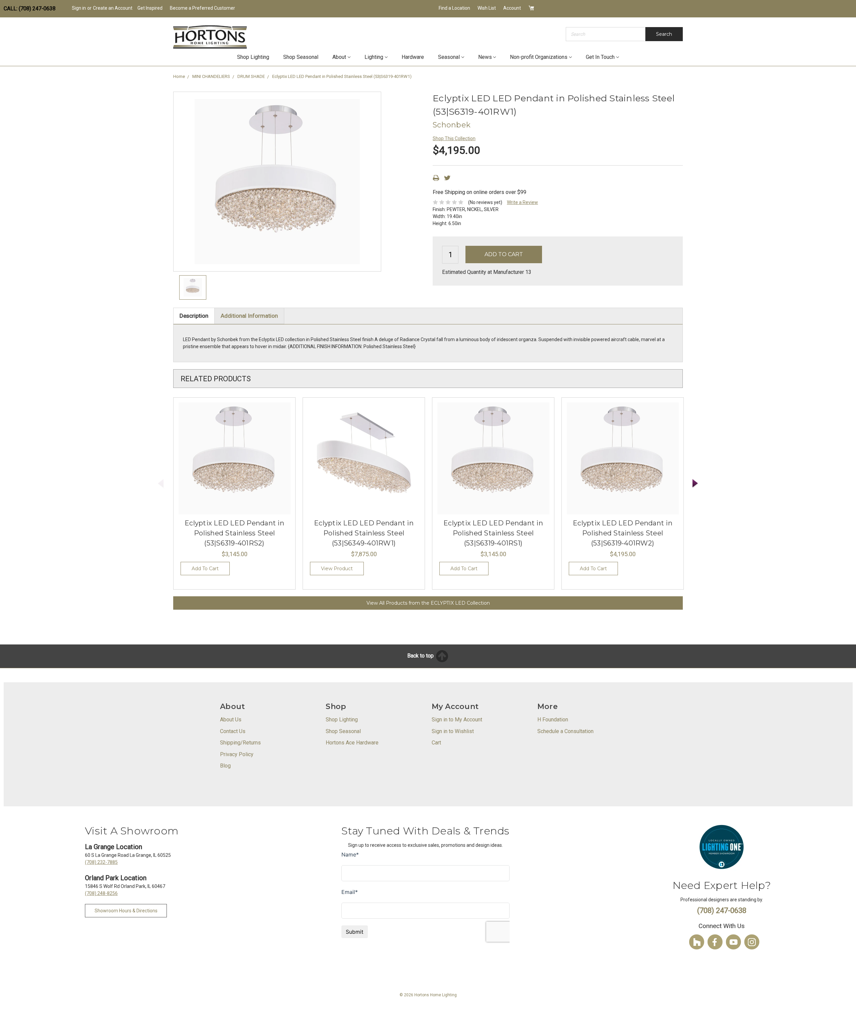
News (485, 57)
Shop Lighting (253, 57)
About (339, 57)
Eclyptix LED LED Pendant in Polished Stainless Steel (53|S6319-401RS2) (234, 533)
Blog (225, 766)
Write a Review (522, 202)
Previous (161, 483)
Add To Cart (205, 569)
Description (194, 315)
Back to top (421, 655)
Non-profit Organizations (538, 57)
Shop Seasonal (300, 57)
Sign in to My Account (457, 719)
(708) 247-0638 (721, 910)
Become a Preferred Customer (202, 8)
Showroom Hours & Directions (126, 910)
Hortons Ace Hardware (352, 742)
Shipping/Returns (240, 742)
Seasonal (449, 57)
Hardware (413, 57)
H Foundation (552, 719)
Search (664, 34)
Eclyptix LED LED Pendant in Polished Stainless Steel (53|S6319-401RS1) (493, 533)
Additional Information (249, 315)
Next (695, 483)
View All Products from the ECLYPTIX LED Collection (428, 603)
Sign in (79, 8)
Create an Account (112, 8)
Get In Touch (600, 57)
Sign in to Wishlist (453, 731)
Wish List (486, 8)
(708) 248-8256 (101, 893)
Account (512, 8)
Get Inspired (150, 8)
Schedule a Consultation (565, 731)
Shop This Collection (454, 138)
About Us (230, 719)
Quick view (234, 459)
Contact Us (232, 731)
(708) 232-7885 (101, 862)
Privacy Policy (236, 754)
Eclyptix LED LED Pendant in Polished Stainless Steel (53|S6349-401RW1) (364, 533)
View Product (337, 569)
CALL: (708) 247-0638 (30, 8)
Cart (436, 742)
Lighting (373, 57)
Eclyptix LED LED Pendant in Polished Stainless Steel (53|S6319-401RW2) (622, 533)
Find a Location (454, 8)
